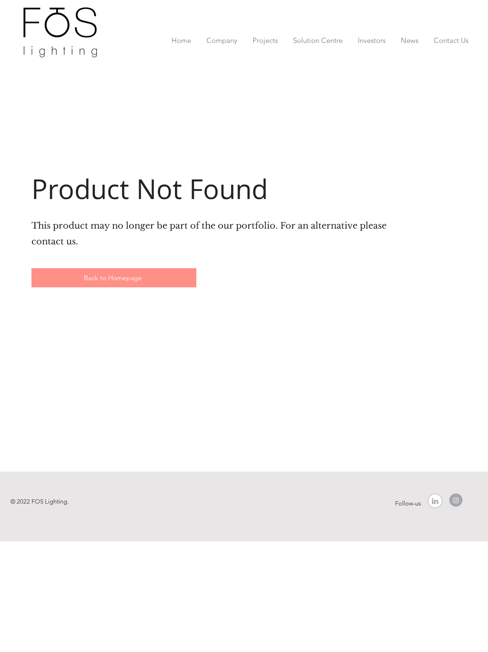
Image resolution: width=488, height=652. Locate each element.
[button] (222, 36)
